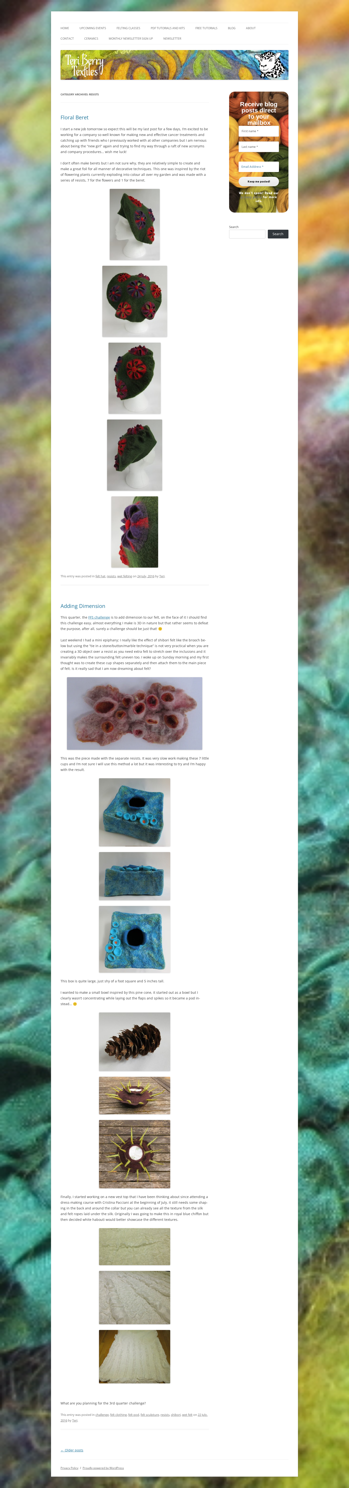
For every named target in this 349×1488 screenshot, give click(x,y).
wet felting (124, 576)
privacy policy (251, 197)
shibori (176, 1415)
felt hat (100, 576)
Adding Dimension (83, 605)
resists (111, 576)
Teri (162, 576)
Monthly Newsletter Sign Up (131, 39)
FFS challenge (99, 617)
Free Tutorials (206, 28)
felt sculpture (150, 1415)
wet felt (187, 1415)
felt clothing (118, 1415)
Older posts (72, 1450)
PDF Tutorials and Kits (168, 28)
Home (65, 28)
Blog (232, 28)
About (251, 28)
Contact (67, 39)
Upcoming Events (93, 28)
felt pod (133, 1415)
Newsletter (172, 39)
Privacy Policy (69, 1468)
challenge (102, 1415)
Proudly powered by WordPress (103, 1468)
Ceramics (91, 39)
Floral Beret (75, 117)
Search (234, 227)
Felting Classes (128, 28)
